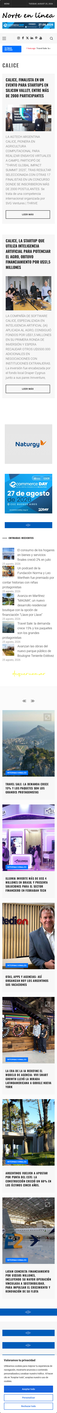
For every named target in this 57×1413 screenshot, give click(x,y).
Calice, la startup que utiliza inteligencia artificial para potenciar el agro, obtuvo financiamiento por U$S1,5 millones (28, 254)
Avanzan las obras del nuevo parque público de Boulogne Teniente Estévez (35, 651)
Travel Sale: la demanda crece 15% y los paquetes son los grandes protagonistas (27, 788)
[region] (28, 1384)
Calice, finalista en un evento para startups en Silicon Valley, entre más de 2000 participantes (27, 87)
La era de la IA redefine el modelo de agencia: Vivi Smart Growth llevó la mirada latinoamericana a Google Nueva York (28, 1079)
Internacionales (16, 773)
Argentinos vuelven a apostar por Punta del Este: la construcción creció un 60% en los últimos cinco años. (28, 1179)
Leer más (28, 214)
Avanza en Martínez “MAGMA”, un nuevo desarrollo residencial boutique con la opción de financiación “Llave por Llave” (24, 605)
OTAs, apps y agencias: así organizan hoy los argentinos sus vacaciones (27, 980)
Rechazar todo (28, 1406)
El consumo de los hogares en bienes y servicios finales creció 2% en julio (35, 555)
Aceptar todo (28, 1389)
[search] (51, 38)
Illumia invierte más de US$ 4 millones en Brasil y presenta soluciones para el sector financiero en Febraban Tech (27, 884)
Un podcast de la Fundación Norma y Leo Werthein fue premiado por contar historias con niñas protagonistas (28, 577)
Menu (7, 4)
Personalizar (28, 1397)
